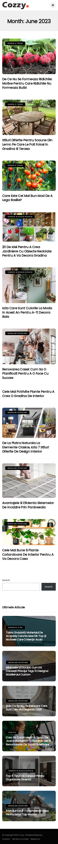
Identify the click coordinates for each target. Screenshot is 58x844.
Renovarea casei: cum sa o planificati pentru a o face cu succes (25, 373)
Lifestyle (12, 732)
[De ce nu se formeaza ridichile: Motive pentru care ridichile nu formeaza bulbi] (29, 56)
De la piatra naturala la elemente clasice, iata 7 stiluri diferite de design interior (25, 447)
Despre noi (35, 839)
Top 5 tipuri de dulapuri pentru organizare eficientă (25, 777)
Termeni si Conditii (20, 839)
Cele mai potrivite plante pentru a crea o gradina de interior (28, 393)
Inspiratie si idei (15, 627)
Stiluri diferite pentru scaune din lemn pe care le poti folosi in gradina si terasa (27, 144)
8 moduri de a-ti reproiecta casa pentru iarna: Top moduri (27, 812)
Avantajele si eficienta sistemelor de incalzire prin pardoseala (28, 505)
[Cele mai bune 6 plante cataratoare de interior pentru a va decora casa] (29, 532)
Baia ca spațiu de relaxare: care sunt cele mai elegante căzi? (26, 707)
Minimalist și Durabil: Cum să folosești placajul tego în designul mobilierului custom (27, 671)
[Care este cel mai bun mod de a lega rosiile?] (29, 176)
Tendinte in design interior (19, 216)
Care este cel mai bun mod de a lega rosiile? (27, 197)
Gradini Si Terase (15, 43)
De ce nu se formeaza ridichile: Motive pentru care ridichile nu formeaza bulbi (27, 83)
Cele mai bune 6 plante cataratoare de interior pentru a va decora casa (28, 554)
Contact (6, 839)
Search (6, 580)
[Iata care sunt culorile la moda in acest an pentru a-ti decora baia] (29, 285)
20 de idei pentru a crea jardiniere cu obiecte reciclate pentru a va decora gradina (27, 251)
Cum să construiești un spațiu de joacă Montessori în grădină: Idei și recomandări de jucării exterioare (28, 741)
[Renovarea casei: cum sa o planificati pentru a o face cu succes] (29, 346)
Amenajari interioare (17, 333)
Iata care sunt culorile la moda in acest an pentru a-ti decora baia (27, 312)
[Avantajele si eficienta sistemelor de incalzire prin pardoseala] (29, 480)
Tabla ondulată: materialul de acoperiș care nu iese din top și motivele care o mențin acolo (26, 636)
